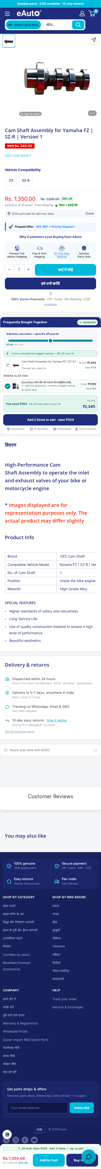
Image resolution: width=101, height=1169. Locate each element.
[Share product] (93, 40)
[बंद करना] (91, 25)
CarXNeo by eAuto (16, 955)
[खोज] (78, 24)
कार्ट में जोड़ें (65, 269)
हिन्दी (39, 1130)
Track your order (64, 999)
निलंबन (7, 946)
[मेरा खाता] (82, 13)
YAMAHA (58, 946)
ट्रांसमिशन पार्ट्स (12, 938)
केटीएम (56, 963)
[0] (92, 13)
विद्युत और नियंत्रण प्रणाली (18, 922)
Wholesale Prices (15, 1031)
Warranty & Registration (20, 1023)
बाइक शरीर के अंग (13, 914)
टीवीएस (56, 938)
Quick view (31, 389)
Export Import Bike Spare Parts (26, 1040)
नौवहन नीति (9, 1064)
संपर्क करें (8, 1007)
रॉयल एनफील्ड (60, 971)
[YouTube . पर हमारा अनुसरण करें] (34, 1140)
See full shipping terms (19, 731)
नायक (55, 914)
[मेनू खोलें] (7, 14)
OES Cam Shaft (18, 156)
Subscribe (81, 1108)
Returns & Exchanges (67, 1007)
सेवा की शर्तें (9, 1072)
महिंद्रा (56, 955)
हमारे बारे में (9, 999)
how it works (57, 720)
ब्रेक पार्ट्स (9, 906)
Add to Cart (49, 1160)
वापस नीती (9, 1056)
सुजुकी (56, 930)
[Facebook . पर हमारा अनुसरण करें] (6, 1140)
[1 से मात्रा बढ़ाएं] (28, 269)
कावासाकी (58, 979)
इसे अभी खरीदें (50, 283)
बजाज (55, 906)
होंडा (54, 922)
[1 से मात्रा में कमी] (9, 269)
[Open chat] (88, 1156)
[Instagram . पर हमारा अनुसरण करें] (15, 1140)
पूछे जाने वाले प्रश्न (13, 1015)
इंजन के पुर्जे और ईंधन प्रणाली (20, 930)
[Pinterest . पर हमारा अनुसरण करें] (25, 1140)
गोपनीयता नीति (11, 1048)
